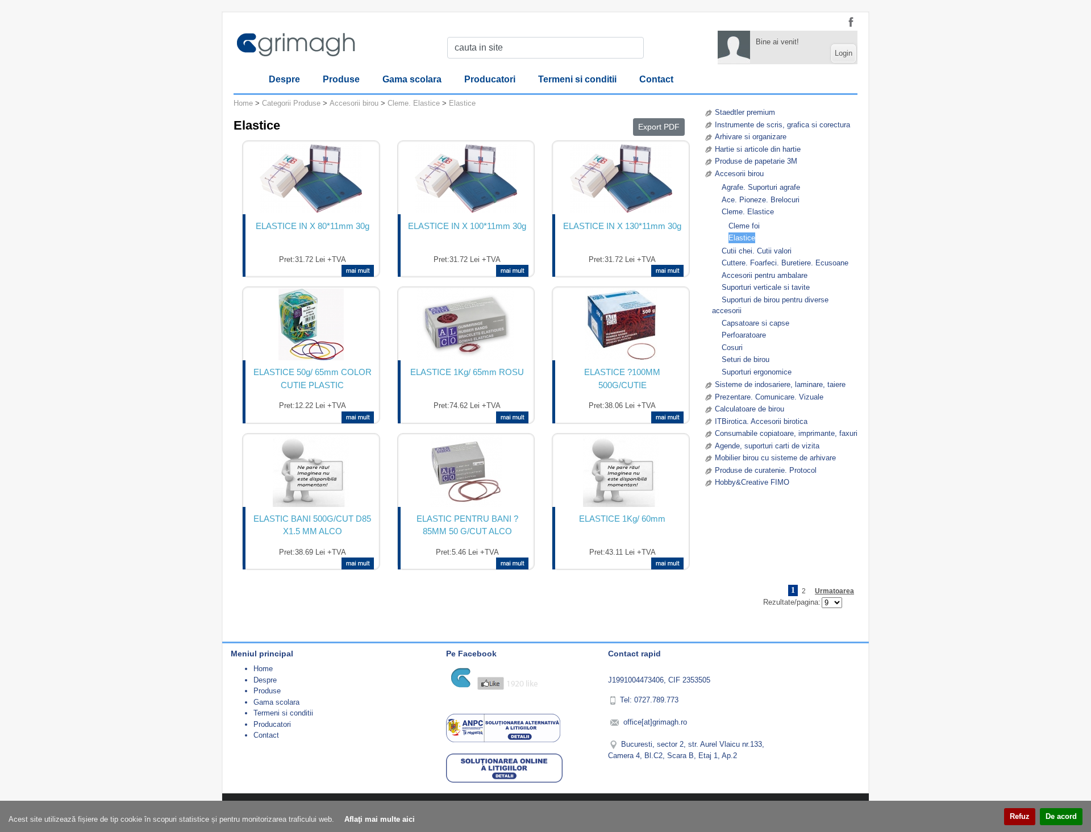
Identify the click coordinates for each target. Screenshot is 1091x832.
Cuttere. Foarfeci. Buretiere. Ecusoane (785, 263)
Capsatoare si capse (755, 323)
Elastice (741, 238)
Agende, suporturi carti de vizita (767, 446)
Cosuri (732, 347)
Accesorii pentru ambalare (764, 275)
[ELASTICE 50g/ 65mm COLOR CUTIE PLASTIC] (311, 324)
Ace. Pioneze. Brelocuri (760, 199)
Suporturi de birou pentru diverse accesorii (770, 305)
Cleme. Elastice (748, 211)
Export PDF (659, 126)
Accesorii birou (739, 173)
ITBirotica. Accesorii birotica (761, 421)
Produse (341, 79)
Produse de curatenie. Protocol (766, 470)
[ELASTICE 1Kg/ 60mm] (621, 471)
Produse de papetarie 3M (756, 161)
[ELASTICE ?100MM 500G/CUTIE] (621, 324)
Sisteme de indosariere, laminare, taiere (780, 384)
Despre (284, 79)
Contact (656, 79)
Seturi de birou (745, 359)
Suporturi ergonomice (757, 372)
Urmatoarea (834, 591)
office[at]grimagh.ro (655, 722)
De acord (1061, 816)
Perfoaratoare (744, 335)
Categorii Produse (291, 103)
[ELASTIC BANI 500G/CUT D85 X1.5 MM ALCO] (311, 471)
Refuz (1020, 816)
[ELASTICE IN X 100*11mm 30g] (466, 178)
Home (243, 103)
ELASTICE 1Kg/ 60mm (622, 518)
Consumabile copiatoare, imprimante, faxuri (786, 433)
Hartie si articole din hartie (758, 149)
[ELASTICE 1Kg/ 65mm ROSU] (465, 324)
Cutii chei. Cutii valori (757, 251)
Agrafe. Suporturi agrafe (761, 187)
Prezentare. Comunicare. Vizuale (769, 397)
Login (843, 53)
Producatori (489, 79)
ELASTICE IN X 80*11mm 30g (312, 226)
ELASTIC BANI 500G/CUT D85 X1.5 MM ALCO (312, 525)
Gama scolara (412, 79)
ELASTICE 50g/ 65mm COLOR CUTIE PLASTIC (312, 378)
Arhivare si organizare (750, 136)
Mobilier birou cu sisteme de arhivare (775, 458)
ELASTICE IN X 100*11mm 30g (467, 226)
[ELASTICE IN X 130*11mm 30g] (621, 178)
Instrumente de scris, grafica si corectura (782, 124)
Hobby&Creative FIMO (752, 482)
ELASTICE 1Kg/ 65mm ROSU (467, 372)
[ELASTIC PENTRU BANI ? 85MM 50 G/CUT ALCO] (466, 471)
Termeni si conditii (577, 79)
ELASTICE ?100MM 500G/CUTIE (622, 378)
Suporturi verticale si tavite (766, 287)
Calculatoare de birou (749, 409)
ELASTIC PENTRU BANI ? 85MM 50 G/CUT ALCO (467, 525)
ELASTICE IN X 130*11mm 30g (622, 226)
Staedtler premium (745, 112)
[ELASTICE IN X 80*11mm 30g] (311, 178)
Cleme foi (744, 226)
